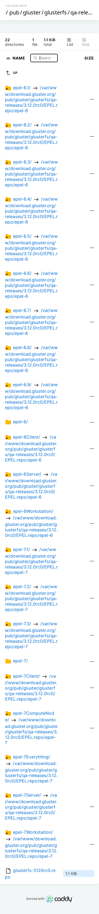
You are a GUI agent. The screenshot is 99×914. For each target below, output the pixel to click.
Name (19, 57)
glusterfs (55, 12)
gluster (32, 12)
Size (89, 58)
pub (14, 12)
